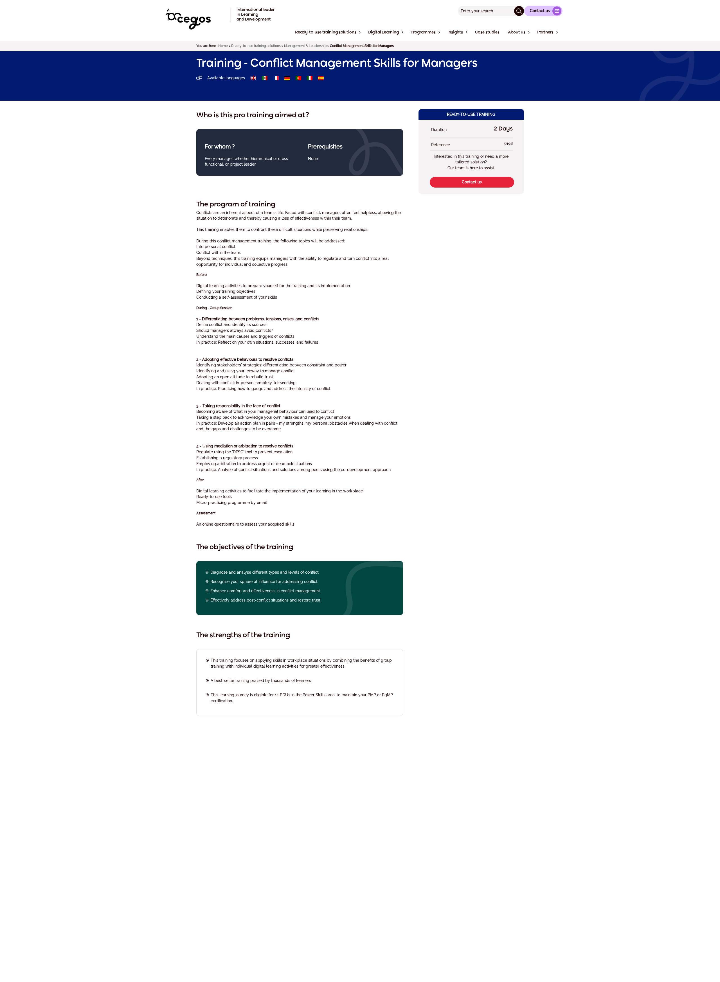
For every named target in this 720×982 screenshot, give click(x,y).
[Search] (519, 11)
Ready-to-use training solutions (256, 46)
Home (223, 46)
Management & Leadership (305, 46)
